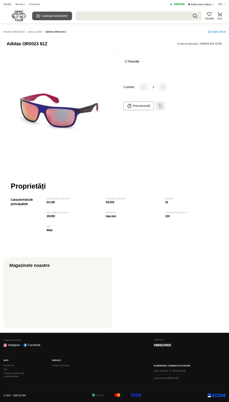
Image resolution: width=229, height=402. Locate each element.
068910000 (179, 4)
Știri (5, 369)
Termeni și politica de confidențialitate (14, 375)
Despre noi (9, 365)
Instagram (14, 345)
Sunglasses (35, 32)
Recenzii (20, 4)
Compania (34, 4)
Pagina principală (14, 32)
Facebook (34, 345)
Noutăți (7, 4)
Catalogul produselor (54, 15)
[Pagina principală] (19, 16)
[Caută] (195, 16)
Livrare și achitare (60, 365)
